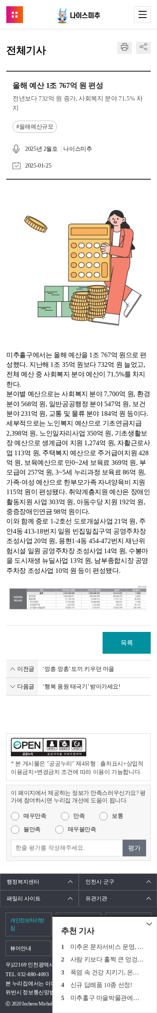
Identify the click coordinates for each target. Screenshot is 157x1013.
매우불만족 (82, 829)
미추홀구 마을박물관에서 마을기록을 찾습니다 (107, 998)
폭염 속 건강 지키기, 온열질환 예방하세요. (107, 972)
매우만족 (34, 816)
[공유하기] (143, 46)
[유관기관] (14, 14)
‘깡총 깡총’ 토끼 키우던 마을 (78, 669)
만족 (79, 816)
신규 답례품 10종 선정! (101, 985)
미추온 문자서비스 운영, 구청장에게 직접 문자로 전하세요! (107, 946)
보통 (117, 816)
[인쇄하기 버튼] (124, 46)
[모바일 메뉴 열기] (142, 14)
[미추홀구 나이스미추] (78, 15)
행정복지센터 (23, 882)
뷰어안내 (20, 948)
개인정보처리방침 (27, 924)
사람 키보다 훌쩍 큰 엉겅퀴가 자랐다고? (107, 959)
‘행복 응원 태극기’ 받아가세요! (81, 686)
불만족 (32, 829)
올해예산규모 (36, 127)
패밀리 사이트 (24, 898)
